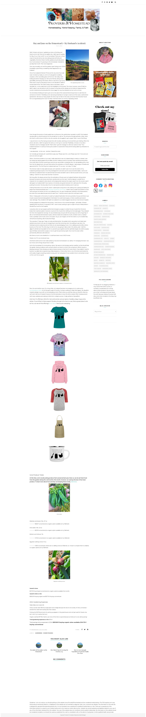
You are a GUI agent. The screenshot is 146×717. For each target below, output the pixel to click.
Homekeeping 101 (109, 241)
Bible (95, 205)
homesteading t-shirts (35, 290)
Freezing (97, 235)
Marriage (97, 249)
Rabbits (101, 260)
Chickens (107, 211)
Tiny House (97, 268)
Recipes (108, 260)
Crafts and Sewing (100, 219)
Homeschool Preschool (101, 243)
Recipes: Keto (110, 263)
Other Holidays (99, 252)
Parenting (110, 254)
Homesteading (48, 633)
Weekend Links (107, 268)
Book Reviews (103, 205)
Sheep (96, 265)
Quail (95, 260)
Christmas (97, 216)
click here (74, 481)
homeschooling (99, 246)
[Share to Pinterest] (87, 629)
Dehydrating (98, 222)
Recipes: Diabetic (99, 263)
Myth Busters (106, 249)
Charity (105, 208)
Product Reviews (105, 257)
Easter (109, 224)
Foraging (106, 230)
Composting (105, 216)
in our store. (52, 303)
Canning (111, 205)
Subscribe (105, 169)
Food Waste (97, 230)
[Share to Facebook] (82, 629)
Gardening (38, 633)
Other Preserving (99, 254)
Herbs (112, 238)
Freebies (97, 233)
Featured (97, 227)
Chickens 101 (98, 213)
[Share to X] (85, 629)
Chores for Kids (108, 213)
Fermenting (105, 227)
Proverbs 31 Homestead (69, 715)
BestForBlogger (82, 715)
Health (106, 238)
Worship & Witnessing (101, 271)
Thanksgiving (103, 265)
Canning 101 (97, 208)
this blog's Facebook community (56, 189)
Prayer (96, 257)
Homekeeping (98, 241)
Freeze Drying (105, 233)
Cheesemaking (98, 211)
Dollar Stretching (100, 224)
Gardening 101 (98, 238)
